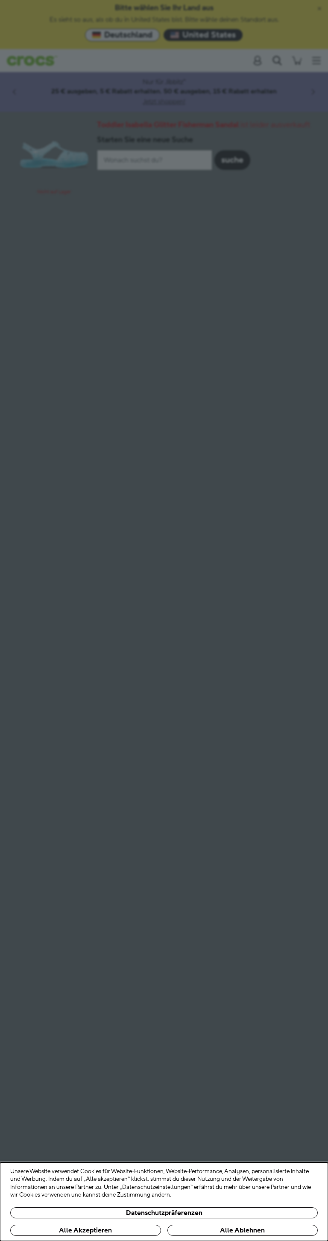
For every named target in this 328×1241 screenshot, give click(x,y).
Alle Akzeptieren (85, 1230)
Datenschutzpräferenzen (164, 1213)
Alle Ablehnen (242, 1230)
